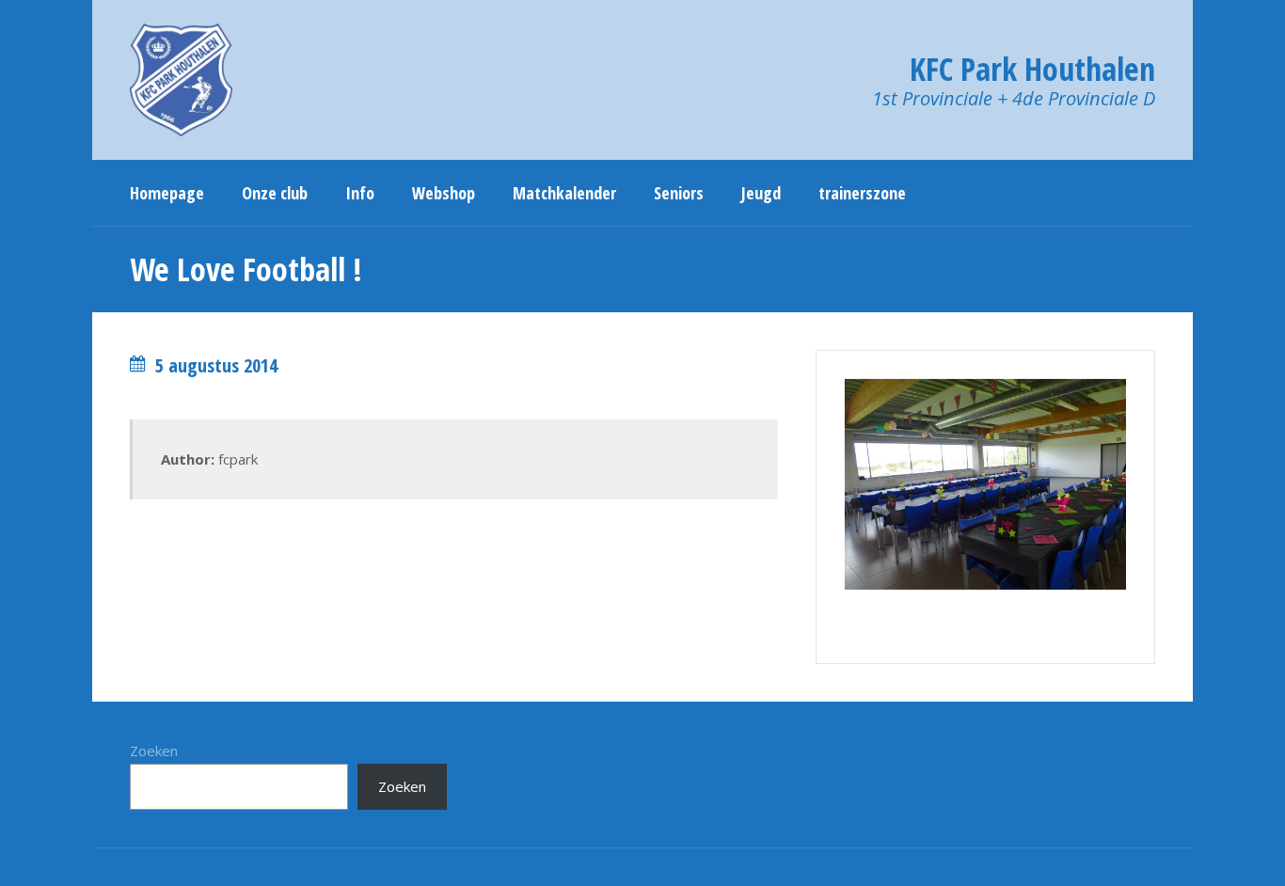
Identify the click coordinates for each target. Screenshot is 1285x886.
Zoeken (154, 750)
